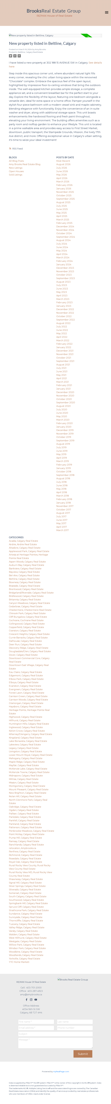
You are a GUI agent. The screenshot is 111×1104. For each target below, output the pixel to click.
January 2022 (63, 347)
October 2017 (63, 509)
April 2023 (61, 295)
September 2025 (65, 199)
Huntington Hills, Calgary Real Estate (29, 724)
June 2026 (62, 171)
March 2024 (62, 257)
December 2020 (65, 392)
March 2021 (62, 382)
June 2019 (61, 451)
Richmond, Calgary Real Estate (25, 855)
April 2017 (61, 527)
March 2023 (62, 299)
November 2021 (65, 354)
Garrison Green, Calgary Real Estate (28, 696)
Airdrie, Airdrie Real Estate (23, 544)
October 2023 (64, 275)
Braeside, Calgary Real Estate (24, 586)
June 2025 (62, 209)
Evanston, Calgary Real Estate (25, 686)
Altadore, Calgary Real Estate (24, 548)
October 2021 (63, 357)
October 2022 (64, 316)
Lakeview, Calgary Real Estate (25, 744)
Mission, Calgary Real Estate (24, 782)
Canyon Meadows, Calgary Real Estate (29, 603)
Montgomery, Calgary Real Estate (27, 786)
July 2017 (61, 516)
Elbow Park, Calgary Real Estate (26, 679)
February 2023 (64, 302)
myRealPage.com (61, 1072)
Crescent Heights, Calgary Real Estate (29, 634)
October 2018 (63, 471)
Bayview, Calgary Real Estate (24, 572)
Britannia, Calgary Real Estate (25, 599)
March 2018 (62, 495)
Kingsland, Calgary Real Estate (25, 737)
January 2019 (63, 468)
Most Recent (63, 161)
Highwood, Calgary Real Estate (25, 717)
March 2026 (62, 181)
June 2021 (61, 371)
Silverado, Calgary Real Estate (25, 889)
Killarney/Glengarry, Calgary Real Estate (30, 734)
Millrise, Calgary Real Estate (23, 779)
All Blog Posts (16, 161)
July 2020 (61, 409)
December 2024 (65, 226)
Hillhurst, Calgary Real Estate (24, 720)
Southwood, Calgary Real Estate (26, 900)
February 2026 (64, 185)
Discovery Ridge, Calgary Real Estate (28, 648)
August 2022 (63, 323)
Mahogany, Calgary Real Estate (25, 758)
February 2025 (64, 223)
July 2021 (61, 368)
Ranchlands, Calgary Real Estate (26, 844)
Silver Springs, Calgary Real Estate (27, 886)
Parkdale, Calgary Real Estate (25, 817)
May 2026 (61, 174)
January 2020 (63, 427)
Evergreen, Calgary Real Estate (26, 689)
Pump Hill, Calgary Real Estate (25, 838)
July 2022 (61, 326)
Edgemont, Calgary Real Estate (26, 675)
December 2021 (65, 350)
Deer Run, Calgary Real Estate (25, 644)
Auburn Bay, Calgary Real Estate (26, 565)
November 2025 (65, 192)
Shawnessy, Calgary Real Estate (26, 879)
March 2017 (62, 530)
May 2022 (61, 333)
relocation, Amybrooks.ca (22, 848)
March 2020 (62, 420)
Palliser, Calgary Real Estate (24, 813)
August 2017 (63, 513)
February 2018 (64, 499)
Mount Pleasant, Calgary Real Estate (28, 789)
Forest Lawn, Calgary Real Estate (26, 693)
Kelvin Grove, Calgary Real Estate (27, 731)
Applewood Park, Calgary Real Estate (29, 551)
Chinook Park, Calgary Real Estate (27, 613)
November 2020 (65, 395)
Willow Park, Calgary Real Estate (26, 944)
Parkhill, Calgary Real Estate (24, 820)
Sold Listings (15, 174)
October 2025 (63, 195)
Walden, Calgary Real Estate (24, 934)
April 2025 (61, 216)
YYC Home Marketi (19, 962)
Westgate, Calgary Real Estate (25, 941)
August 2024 (63, 240)
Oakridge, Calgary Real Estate (25, 807)
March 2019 (62, 461)
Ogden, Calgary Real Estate (24, 810)
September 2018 (65, 475)
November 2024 (65, 230)
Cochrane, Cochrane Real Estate (26, 620)
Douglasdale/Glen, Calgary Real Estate (30, 651)
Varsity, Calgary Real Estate (23, 931)
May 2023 (61, 292)
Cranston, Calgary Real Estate (25, 630)
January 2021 (63, 389)
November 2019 (65, 433)
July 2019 (61, 447)
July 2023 (61, 285)
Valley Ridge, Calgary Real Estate (26, 927)
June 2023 (62, 288)
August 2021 (63, 364)
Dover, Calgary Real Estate (23, 655)
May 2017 (61, 523)
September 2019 (65, 440)
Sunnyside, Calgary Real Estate (25, 917)
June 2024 (62, 247)
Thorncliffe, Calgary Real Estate (26, 920)
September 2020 (65, 402)
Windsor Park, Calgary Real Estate (27, 948)
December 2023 (65, 268)
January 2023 (63, 306)
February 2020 (64, 423)
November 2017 (65, 506)
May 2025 (61, 212)
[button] (26, 999)
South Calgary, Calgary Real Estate (27, 896)
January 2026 (63, 188)
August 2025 (63, 202)
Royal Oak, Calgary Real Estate (25, 862)
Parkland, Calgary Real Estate (25, 824)
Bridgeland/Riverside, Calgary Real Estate (31, 592)
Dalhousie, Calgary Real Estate (25, 641)
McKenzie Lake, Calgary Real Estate (28, 768)
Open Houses (16, 171)
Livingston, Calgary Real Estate (25, 751)
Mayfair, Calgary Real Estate (24, 765)
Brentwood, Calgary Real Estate (26, 589)
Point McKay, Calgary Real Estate (26, 834)
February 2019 (64, 464)
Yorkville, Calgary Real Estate (24, 958)
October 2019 (63, 437)
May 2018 (61, 489)
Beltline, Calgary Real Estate (30, 52)
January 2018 (63, 502)
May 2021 (61, 375)
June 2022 (62, 330)
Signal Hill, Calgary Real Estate (25, 882)
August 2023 (63, 282)
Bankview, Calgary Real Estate (25, 568)
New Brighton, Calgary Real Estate (27, 793)
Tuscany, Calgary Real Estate (24, 924)
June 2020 (62, 413)
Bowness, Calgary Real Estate (25, 582)
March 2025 (62, 219)
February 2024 (64, 261)
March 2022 (62, 340)
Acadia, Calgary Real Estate (23, 541)
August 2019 (63, 444)
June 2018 (62, 485)
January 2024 (63, 264)
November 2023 (65, 271)
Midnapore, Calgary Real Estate (26, 775)
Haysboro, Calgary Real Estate (25, 706)
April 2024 (61, 254)
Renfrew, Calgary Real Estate (24, 851)
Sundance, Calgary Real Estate (25, 913)
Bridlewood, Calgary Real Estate (26, 596)
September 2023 (65, 278)
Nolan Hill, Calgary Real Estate (25, 796)
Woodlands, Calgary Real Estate (26, 955)
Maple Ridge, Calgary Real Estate (27, 762)
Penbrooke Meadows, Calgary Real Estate (31, 831)
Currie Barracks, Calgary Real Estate (28, 637)
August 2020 (63, 406)
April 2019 (61, 458)
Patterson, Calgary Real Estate (25, 827)
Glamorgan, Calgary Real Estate (26, 703)
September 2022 (65, 319)
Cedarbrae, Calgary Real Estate (25, 606)
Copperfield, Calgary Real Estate (26, 627)
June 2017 (61, 520)
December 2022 (65, 309)
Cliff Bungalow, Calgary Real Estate (28, 617)
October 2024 (64, 233)
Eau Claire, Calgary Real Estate (25, 672)
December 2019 (65, 430)
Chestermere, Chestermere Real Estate (30, 610)
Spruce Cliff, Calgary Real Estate (26, 907)
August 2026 (63, 164)
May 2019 (61, 454)
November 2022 (65, 313)
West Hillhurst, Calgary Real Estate (28, 938)
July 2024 (61, 244)
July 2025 (61, 206)
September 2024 (65, 237)
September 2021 (65, 361)
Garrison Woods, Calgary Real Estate (28, 699)
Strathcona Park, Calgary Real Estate (29, 910)
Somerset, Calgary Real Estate (25, 893)
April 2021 (61, 378)
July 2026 (61, 168)
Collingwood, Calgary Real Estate (27, 623)
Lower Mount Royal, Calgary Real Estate (30, 755)
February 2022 (64, 344)
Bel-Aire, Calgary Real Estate (24, 575)
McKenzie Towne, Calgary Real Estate (29, 772)
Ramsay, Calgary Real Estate (24, 841)
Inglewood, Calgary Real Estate (26, 727)
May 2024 (61, 250)
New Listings (15, 168)
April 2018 (61, 492)
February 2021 (64, 385)
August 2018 (63, 478)
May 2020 (61, 416)
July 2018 (61, 482)
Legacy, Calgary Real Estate (24, 748)
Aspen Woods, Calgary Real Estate (27, 561)
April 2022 (61, 337)
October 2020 (64, 399)
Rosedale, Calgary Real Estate (25, 858)
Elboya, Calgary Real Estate (23, 682)
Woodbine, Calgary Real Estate (25, 952)
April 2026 (61, 178)
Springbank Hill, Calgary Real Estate (28, 903)
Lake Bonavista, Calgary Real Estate (28, 741)
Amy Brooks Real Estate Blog (24, 164)
